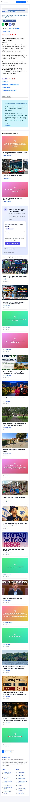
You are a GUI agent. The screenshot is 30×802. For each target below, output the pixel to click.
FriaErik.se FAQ (6, 87)
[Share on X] (6, 24)
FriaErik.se (5, 81)
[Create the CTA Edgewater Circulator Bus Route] (15, 169)
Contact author (6, 96)
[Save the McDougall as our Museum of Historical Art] (15, 192)
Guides (4, 770)
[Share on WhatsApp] (3, 24)
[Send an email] (10, 24)
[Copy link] (13, 24)
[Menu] (27, 2)
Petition (5, 28)
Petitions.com (5, 2)
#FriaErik (4, 79)
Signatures (15, 28)
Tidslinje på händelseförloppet (10, 84)
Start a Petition (21, 2)
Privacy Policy (6, 31)
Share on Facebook (10, 21)
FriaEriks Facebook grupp (9, 90)
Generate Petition (13, 243)
